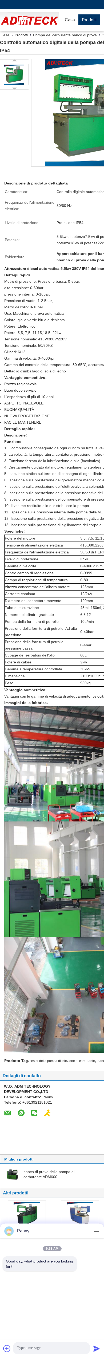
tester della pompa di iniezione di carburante (62, 1061)
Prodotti (89, 20)
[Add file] (7, 1348)
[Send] (96, 1348)
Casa (70, 20)
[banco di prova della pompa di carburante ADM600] (12, 1174)
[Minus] (96, 1231)
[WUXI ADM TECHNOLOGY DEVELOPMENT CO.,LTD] (30, 20)
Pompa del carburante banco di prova (65, 35)
